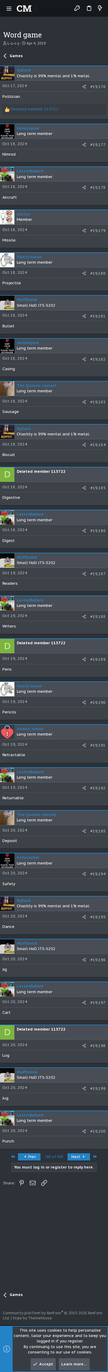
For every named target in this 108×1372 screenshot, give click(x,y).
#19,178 (98, 187)
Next (76, 1156)
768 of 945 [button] (54, 1156)
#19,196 (98, 959)
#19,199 (98, 1088)
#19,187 (98, 573)
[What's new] (100, 8)
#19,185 (98, 487)
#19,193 (98, 831)
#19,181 (98, 316)
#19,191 (98, 745)
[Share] (84, 86)
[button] (9, 8)
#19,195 (98, 917)
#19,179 (98, 230)
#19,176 (98, 86)
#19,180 (98, 273)
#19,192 (98, 788)
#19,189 (98, 659)
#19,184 (98, 444)
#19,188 (98, 616)
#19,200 (98, 1131)
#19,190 (98, 702)
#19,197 (98, 1002)
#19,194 (98, 873)
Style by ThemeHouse (32, 1318)
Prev (31, 1156)
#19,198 (98, 1045)
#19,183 (98, 402)
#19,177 (98, 144)
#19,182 (98, 359)
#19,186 (98, 530)
